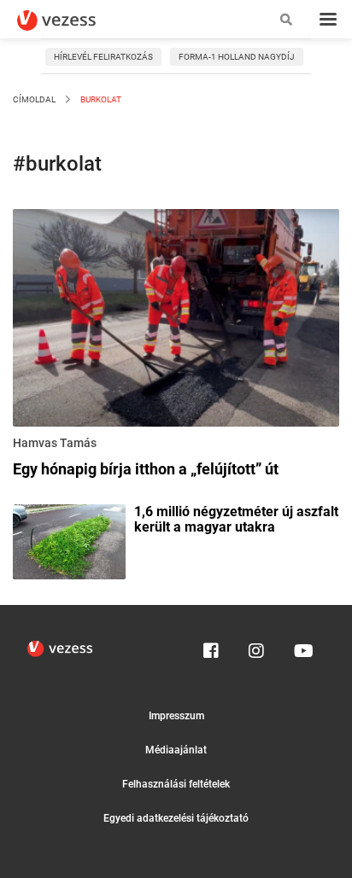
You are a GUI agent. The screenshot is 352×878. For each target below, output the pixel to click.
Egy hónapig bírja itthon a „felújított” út (146, 469)
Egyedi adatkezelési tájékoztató (176, 818)
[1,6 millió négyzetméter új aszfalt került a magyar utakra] (69, 540)
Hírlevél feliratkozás (103, 56)
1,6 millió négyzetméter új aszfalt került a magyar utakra (236, 519)
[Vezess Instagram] (256, 646)
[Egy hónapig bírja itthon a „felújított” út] (176, 321)
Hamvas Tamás (55, 443)
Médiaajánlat (176, 750)
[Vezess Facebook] (211, 646)
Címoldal (34, 99)
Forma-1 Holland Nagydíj (237, 56)
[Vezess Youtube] (301, 646)
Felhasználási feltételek (176, 784)
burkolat (100, 99)
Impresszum (176, 716)
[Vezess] (72, 20)
